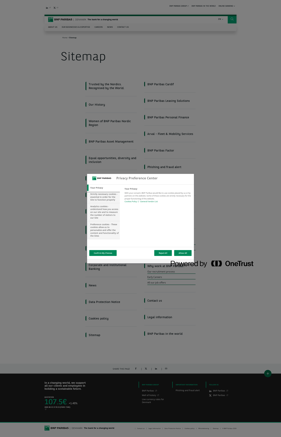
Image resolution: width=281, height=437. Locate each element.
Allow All (183, 253)
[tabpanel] (158, 196)
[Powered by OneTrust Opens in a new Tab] (181, 261)
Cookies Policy (131, 201)
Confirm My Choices (103, 253)
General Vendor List (149, 201)
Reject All (163, 253)
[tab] (103, 188)
